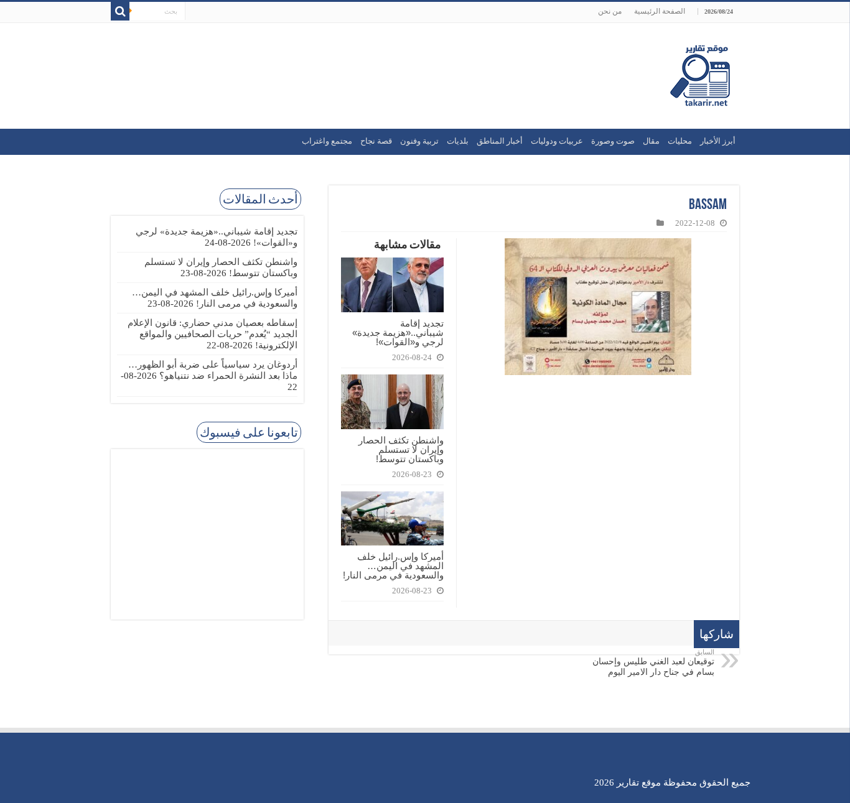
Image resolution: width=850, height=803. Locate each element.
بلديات (458, 141)
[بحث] (120, 11)
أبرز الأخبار (718, 141)
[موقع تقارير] (700, 76)
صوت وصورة (613, 141)
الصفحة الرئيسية (659, 11)
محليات (680, 141)
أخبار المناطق (500, 141)
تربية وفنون (419, 141)
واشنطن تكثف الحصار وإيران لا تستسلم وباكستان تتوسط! (401, 449)
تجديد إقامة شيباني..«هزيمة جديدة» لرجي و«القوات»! (398, 332)
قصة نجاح (376, 141)
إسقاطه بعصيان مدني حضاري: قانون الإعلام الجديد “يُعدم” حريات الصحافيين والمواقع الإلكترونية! (212, 334)
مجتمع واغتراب (327, 141)
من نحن (610, 11)
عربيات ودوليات (557, 141)
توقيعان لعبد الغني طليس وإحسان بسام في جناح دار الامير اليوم (653, 662)
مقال (651, 141)
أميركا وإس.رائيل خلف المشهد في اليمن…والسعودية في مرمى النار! (393, 565)
